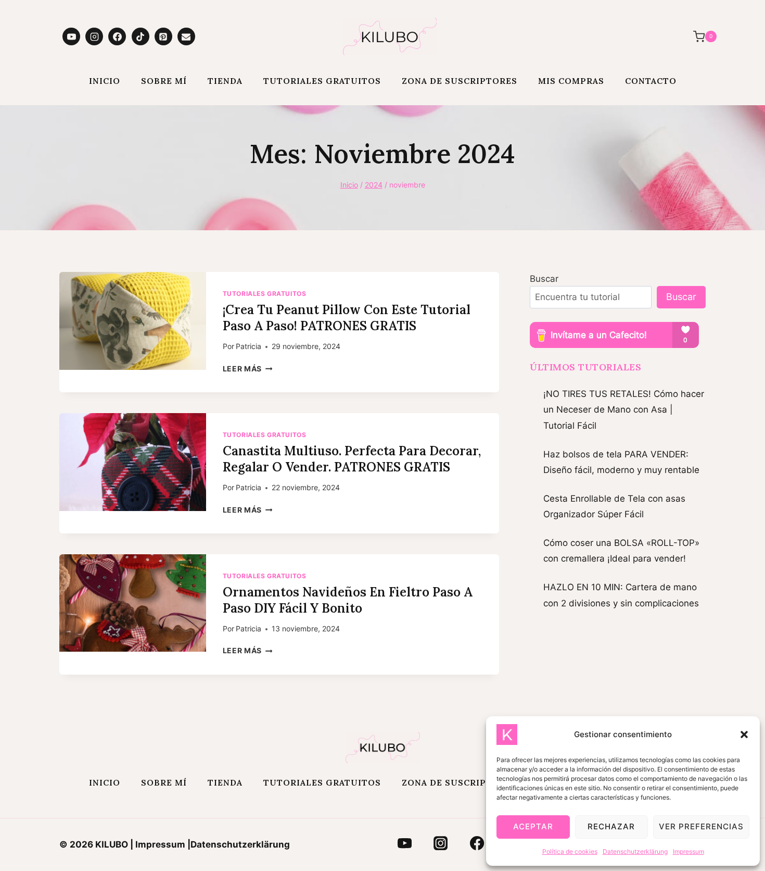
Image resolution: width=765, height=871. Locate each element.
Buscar (544, 278)
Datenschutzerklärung (635, 851)
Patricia (248, 346)
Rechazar (611, 826)
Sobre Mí (164, 81)
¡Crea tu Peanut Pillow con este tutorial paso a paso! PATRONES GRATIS (346, 318)
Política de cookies (569, 851)
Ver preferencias (701, 826)
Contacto (651, 81)
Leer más (248, 369)
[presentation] (132, 321)
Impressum (688, 851)
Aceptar (533, 826)
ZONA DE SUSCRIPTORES (459, 81)
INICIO (104, 81)
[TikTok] (140, 36)
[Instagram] (94, 36)
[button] (744, 734)
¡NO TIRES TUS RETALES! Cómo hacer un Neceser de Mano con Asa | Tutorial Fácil (623, 410)
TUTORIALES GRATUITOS (322, 81)
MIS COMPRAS (571, 81)
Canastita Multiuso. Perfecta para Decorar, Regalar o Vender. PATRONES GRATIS (352, 459)
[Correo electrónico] (186, 36)
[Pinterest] (163, 36)
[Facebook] (117, 36)
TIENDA (225, 81)
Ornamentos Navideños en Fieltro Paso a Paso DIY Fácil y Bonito (348, 600)
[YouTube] (71, 36)
